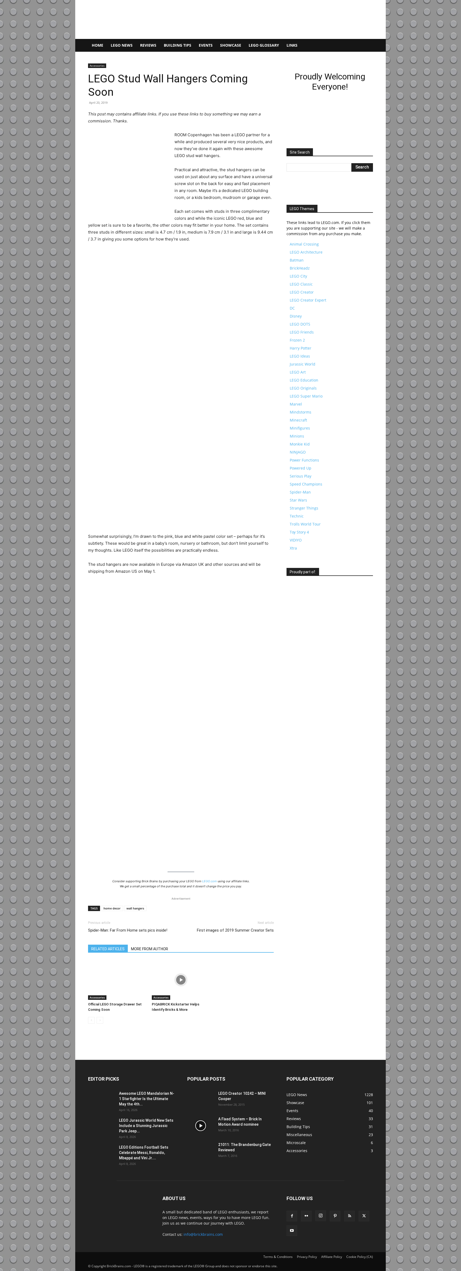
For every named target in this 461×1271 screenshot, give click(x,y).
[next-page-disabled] (100, 1020)
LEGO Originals (303, 549)
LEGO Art (298, 533)
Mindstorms (300, 573)
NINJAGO (298, 613)
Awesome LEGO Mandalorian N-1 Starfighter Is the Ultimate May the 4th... (146, 1098)
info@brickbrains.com (203, 1234)
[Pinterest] (335, 1216)
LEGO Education (304, 541)
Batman (297, 421)
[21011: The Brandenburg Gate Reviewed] (200, 1151)
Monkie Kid (300, 605)
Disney (296, 477)
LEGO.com (209, 881)
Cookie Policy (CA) (359, 1256)
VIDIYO (296, 701)
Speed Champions (306, 645)
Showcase (230, 45)
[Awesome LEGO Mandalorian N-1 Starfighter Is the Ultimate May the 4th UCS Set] (101, 1100)
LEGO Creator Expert (308, 461)
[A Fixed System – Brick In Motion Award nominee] (200, 1125)
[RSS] (349, 1216)
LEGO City (298, 437)
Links (292, 45)
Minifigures (300, 589)
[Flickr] (306, 1216)
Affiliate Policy (331, 1256)
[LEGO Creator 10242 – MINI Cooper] (200, 1100)
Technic (297, 677)
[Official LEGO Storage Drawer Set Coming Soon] (117, 980)
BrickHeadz (300, 429)
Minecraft (298, 581)
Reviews (148, 45)
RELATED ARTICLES (108, 949)
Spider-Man (300, 653)
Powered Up (300, 629)
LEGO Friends (302, 493)
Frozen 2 (297, 501)
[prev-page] (91, 1020)
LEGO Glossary (264, 45)
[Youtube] (292, 1230)
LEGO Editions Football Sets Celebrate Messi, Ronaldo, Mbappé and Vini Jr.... (143, 1152)
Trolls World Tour (305, 685)
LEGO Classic (301, 445)
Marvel (296, 565)
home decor (112, 908)
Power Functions (304, 621)
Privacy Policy (307, 1256)
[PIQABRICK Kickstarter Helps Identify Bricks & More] (181, 980)
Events (206, 45)
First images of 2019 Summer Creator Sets (235, 930)
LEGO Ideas (300, 517)
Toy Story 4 (299, 693)
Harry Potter (300, 509)
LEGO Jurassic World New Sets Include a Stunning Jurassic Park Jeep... (146, 1125)
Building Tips (177, 45)
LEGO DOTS (300, 485)
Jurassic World (302, 525)
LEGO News (122, 45)
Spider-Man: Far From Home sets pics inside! (127, 930)
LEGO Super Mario (306, 557)
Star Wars (298, 661)
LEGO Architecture (306, 413)
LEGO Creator (302, 453)
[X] (364, 1216)
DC (292, 469)
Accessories (97, 65)
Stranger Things (304, 669)
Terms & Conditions (278, 1256)
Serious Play (300, 637)
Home (97, 45)
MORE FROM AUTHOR (149, 949)
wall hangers (135, 908)
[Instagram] (320, 1215)
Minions (297, 597)
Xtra (293, 709)
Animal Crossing (304, 405)
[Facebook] (292, 1216)
